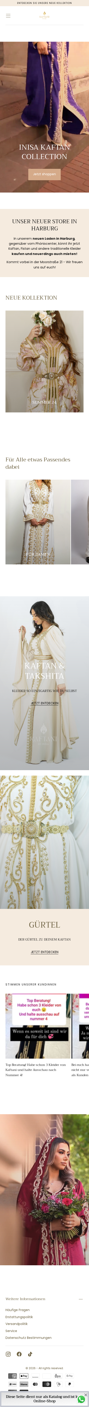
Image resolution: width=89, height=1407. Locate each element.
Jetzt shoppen (44, 174)
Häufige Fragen (17, 1310)
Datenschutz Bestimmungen (28, 1337)
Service (11, 1331)
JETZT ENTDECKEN (44, 703)
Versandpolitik (16, 1324)
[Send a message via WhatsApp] (81, 1399)
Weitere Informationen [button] (25, 1299)
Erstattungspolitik (19, 1317)
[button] (8, 15)
